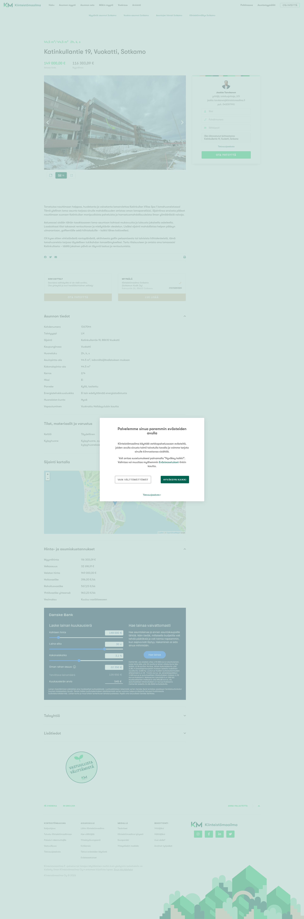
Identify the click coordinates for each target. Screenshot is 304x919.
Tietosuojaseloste (151, 495)
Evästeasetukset (169, 462)
